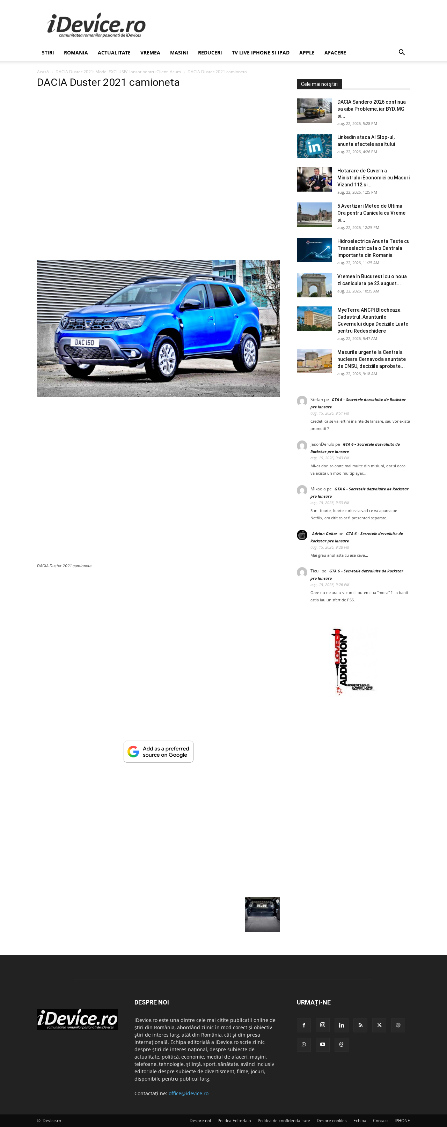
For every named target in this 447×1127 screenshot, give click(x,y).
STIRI (48, 52)
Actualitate (114, 52)
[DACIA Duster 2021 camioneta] (158, 395)
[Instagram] (323, 1025)
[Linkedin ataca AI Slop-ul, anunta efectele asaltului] (314, 146)
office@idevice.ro (188, 1093)
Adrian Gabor (324, 533)
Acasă (43, 72)
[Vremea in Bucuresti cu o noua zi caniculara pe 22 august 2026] (314, 285)
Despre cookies (332, 1121)
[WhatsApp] (304, 1045)
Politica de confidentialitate (284, 1121)
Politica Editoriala (234, 1121)
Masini (179, 52)
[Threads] (342, 1045)
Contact (380, 1121)
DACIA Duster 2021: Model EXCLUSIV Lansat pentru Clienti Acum (118, 72)
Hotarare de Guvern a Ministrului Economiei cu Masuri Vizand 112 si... (373, 177)
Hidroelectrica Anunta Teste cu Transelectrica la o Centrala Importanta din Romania (373, 248)
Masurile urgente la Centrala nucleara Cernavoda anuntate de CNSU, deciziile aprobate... (371, 359)
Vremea (150, 52)
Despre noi (200, 1121)
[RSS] (360, 1025)
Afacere (335, 52)
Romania (76, 52)
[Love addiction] (353, 695)
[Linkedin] (342, 1025)
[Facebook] (304, 1025)
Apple (307, 52)
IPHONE (402, 1121)
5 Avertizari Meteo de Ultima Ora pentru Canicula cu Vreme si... (371, 213)
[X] (379, 1025)
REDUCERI (210, 52)
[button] (401, 53)
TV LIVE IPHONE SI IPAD (261, 52)
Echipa (359, 1121)
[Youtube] (323, 1045)
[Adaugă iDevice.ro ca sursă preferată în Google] (158, 761)
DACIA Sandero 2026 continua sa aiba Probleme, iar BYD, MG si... (371, 109)
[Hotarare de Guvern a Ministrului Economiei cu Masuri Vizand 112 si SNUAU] (314, 179)
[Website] (398, 1025)
